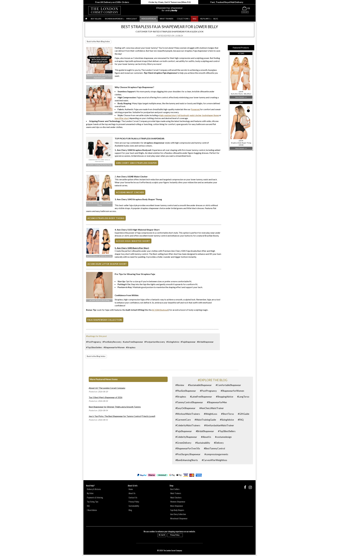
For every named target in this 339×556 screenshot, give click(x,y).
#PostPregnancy (93, 341)
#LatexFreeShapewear (133, 341)
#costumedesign (223, 437)
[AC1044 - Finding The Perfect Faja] (99, 162)
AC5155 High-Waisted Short (133, 241)
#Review (179, 385)
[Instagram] (249, 487)
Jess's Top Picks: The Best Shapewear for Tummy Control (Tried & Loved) (122, 416)
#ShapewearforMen (217, 402)
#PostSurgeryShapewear (187, 454)
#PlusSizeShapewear (185, 390)
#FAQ (241, 419)
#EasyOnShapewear (185, 408)
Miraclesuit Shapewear (179, 518)
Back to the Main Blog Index (98, 41)
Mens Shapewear (148, 19)
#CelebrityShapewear (186, 437)
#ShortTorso (227, 413)
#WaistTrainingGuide (205, 419)
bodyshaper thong (210, 115)
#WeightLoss (210, 413)
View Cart (245, 12)
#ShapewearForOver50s (187, 448)
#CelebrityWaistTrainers (187, 425)
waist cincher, (196, 115)
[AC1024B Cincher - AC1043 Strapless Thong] (99, 200)
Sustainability (134, 505)
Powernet (195, 109)
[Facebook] (244, 487)
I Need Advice (92, 510)
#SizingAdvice (172, 341)
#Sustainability (202, 442)
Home (131, 489)
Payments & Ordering (95, 497)
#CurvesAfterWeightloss (214, 460)
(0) (248, 8)
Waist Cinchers (175, 497)
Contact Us (133, 497)
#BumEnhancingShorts (186, 460)
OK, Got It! (162, 535)
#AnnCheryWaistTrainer (211, 408)
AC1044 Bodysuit (160, 310)
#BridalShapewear (205, 341)
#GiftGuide (243, 413)
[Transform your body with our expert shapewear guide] (99, 72)
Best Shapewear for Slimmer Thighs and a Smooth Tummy (115, 406)
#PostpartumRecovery (154, 341)
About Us (132, 493)
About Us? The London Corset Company (107, 388)
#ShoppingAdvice (224, 396)
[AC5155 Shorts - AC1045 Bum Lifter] (99, 253)
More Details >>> (241, 97)
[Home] (86, 19)
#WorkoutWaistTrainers (187, 413)
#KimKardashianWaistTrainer (219, 425)
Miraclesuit (131, 19)
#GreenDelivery (183, 442)
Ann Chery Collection (178, 514)
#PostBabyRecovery (111, 341)
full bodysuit (183, 115)
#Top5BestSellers (94, 347)
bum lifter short (122, 118)
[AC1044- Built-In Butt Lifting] (99, 297)
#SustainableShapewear (200, 385)
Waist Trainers (166, 19)
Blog (215, 19)
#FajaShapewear (188, 341)
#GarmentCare (183, 419)
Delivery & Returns (94, 489)
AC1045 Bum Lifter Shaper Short (107, 264)
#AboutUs (206, 437)
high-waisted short (168, 115)
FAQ (88, 505)
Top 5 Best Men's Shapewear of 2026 (105, 397)
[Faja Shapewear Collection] (99, 110)
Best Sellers (96, 19)
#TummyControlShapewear (189, 402)
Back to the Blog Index (96, 356)
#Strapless (130, 347)
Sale (194, 19)
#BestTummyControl (214, 448)
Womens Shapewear (177, 501)
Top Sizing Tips (92, 501)
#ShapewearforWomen (114, 347)
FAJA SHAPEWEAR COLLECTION (105, 320)
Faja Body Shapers (177, 510)
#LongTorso (243, 396)
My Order (90, 493)
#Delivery (219, 442)
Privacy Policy (134, 501)
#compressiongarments (216, 454)
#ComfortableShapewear (228, 385)
